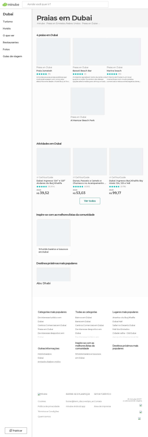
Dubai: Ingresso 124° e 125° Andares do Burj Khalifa (51, 182)
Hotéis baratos (44, 354)
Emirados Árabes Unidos (49, 362)
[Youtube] (140, 395)
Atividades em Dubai (48, 143)
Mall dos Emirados (121, 329)
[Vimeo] (136, 395)
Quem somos (44, 416)
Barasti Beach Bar (82, 71)
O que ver (8, 35)
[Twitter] (132, 395)
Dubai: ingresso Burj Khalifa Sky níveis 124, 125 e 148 (126, 182)
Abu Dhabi (43, 283)
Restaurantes (11, 42)
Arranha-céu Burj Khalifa (124, 317)
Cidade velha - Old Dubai (124, 333)
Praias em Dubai (45, 329)
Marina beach (114, 71)
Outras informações (48, 348)
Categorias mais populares (52, 312)
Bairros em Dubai (83, 317)
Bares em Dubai (82, 321)
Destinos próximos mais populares (56, 263)
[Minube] (10, 4)
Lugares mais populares (125, 312)
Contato (98, 401)
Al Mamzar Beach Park (83, 120)
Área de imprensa (102, 406)
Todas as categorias (86, 312)
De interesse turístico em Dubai (49, 319)
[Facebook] (129, 395)
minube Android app (75, 406)
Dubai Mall (117, 321)
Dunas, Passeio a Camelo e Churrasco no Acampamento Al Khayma (89, 182)
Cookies (42, 401)
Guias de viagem (12, 56)
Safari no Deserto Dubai (124, 325)
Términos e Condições (48, 411)
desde (39, 190)
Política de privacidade (49, 406)
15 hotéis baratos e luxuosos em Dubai (53, 250)
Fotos (6, 49)
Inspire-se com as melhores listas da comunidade (85, 346)
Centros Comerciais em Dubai (52, 325)
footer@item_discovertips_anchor (82, 401)
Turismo (8, 21)
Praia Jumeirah (44, 71)
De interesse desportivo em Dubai (88, 331)
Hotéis (7, 28)
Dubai (41, 358)
